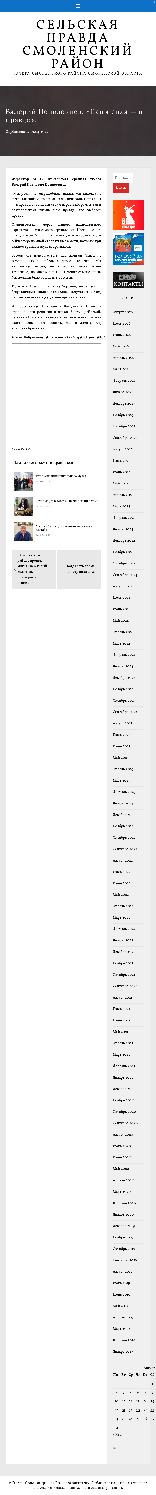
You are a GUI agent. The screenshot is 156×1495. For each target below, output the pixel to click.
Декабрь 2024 (124, 540)
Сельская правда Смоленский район (78, 45)
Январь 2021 (123, 1077)
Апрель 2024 (123, 632)
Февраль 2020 (124, 1203)
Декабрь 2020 (124, 1089)
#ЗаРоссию (106, 337)
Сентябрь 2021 (125, 986)
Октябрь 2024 (124, 563)
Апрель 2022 (123, 906)
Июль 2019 (121, 1283)
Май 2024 (121, 620)
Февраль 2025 (124, 518)
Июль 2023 (121, 735)
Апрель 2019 (123, 1317)
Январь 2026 (123, 392)
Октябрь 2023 (124, 700)
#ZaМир (73, 337)
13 (137, 1401)
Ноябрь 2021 (123, 963)
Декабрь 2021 (124, 952)
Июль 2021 (121, 1009)
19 (130, 1410)
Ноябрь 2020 (123, 1100)
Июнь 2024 (122, 609)
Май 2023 (121, 758)
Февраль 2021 (124, 1066)
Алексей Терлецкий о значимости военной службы (66, 528)
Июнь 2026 (122, 335)
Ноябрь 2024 (123, 552)
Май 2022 (121, 894)
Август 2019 (122, 1271)
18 (123, 1410)
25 (123, 1419)
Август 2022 (123, 860)
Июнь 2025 (122, 472)
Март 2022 (121, 917)
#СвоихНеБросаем (26, 337)
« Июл (117, 1435)
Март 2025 (121, 506)
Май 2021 (120, 1032)
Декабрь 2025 (124, 403)
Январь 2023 (123, 803)
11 (123, 1401)
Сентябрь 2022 (125, 849)
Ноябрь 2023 (123, 689)
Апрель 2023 (123, 769)
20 (138, 1410)
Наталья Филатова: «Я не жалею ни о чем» (66, 501)
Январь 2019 (123, 1351)
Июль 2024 (122, 597)
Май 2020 (121, 1169)
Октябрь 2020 (124, 1112)
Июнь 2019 (121, 1294)
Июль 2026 (122, 323)
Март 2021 (121, 1054)
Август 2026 (123, 312)
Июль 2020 (122, 1146)
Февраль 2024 (124, 655)
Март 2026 (121, 369)
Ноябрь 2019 (123, 1237)
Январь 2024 (123, 666)
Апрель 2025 (123, 495)
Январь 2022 (123, 940)
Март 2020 (122, 1192)
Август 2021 (122, 997)
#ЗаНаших (88, 337)
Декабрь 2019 (124, 1226)
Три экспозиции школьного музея (60, 476)
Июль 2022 (122, 872)
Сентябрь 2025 (125, 438)
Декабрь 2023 (124, 677)
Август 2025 (123, 449)
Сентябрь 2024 (125, 575)
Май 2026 (121, 346)
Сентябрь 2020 (125, 1123)
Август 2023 (123, 723)
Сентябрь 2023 (125, 712)
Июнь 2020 (122, 1157)
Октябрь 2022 (124, 837)
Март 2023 (121, 780)
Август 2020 (123, 1134)
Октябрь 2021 (124, 975)
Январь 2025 (123, 529)
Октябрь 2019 (124, 1249)
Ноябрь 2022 (123, 826)
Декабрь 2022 (124, 815)
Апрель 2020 (123, 1180)
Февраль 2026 (124, 380)
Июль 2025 (121, 460)
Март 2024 (121, 643)
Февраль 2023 (124, 792)
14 (145, 1401)
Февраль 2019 (124, 1340)
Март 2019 (121, 1329)
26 (131, 1419)
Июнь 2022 (122, 883)
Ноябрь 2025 (123, 415)
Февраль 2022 (124, 929)
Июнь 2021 (121, 1020)
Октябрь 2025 (124, 426)
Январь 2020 (123, 1214)
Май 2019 (120, 1306)
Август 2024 (123, 586)
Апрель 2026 (123, 358)
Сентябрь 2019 (125, 1260)
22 (152, 1410)
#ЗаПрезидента (54, 337)
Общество (21, 449)
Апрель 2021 (123, 1043)
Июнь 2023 (122, 746)
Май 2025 (121, 483)
